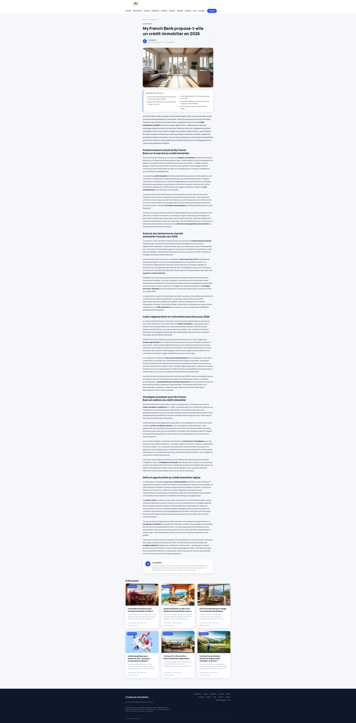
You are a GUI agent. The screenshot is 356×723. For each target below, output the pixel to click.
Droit (195, 11)
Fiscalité (180, 11)
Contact (212, 11)
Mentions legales (221, 700)
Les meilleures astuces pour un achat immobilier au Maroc (140, 610)
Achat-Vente (137, 11)
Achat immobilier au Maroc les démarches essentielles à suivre (177, 610)
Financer (164, 11)
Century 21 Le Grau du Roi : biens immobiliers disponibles (176, 657)
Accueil (128, 11)
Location (188, 11)
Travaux (147, 11)
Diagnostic (155, 11)
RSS (229, 700)
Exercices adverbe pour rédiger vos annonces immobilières (213, 610)
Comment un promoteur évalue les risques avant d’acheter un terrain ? (210, 658)
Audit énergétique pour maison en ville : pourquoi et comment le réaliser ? (139, 658)
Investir (172, 11)
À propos (202, 11)
